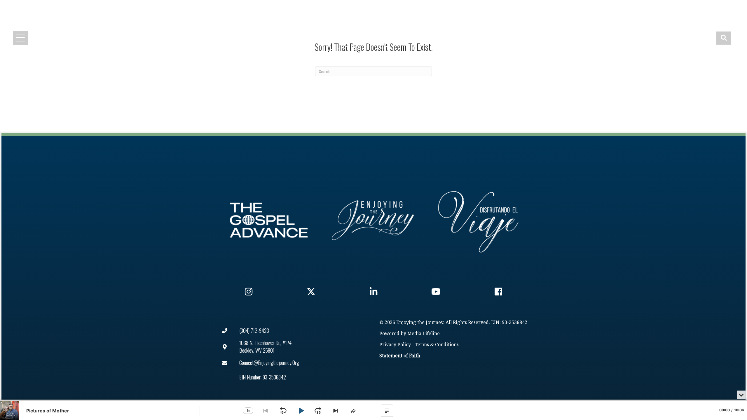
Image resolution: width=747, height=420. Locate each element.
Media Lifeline (423, 334)
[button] (556, 8)
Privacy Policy (395, 345)
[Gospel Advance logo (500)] (269, 220)
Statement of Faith (399, 356)
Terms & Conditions (437, 345)
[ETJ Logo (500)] (373, 220)
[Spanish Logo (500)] (478, 220)
